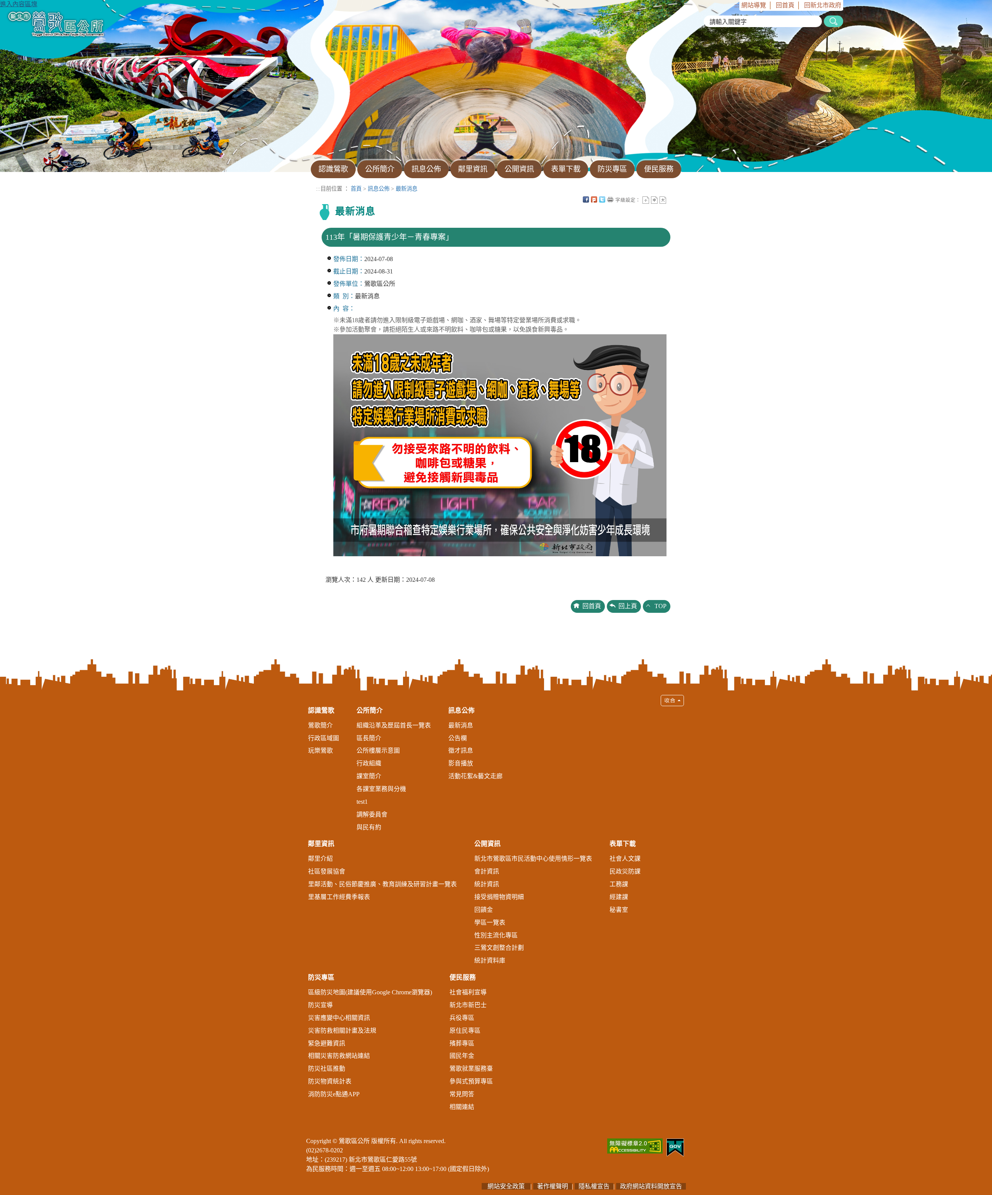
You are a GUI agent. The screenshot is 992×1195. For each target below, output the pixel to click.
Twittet (602, 199)
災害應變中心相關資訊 (339, 1017)
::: (736, 5)
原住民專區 (465, 1030)
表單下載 (623, 844)
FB (586, 199)
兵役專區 (462, 1017)
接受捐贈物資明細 (499, 897)
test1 (362, 801)
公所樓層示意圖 (378, 750)
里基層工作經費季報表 (339, 897)
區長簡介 (368, 738)
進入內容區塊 (18, 4)
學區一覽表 (489, 922)
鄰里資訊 (321, 844)
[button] (496, 906)
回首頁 (785, 5)
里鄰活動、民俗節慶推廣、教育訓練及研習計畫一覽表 (382, 884)
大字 (663, 200)
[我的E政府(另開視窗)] (675, 1146)
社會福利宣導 (468, 992)
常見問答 (462, 1094)
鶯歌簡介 (320, 725)
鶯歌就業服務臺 (471, 1068)
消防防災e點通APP (334, 1094)
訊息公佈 (378, 189)
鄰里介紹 (320, 858)
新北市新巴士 (468, 1005)
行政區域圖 (323, 738)
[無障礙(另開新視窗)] (635, 1145)
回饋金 (483, 909)
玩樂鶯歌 (320, 750)
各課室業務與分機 (381, 789)
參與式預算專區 (471, 1081)
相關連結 (462, 1107)
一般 (654, 200)
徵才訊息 (460, 750)
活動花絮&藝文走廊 (475, 776)
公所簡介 (369, 710)
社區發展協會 (326, 871)
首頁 (356, 189)
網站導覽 (753, 5)
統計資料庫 (489, 960)
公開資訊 (487, 844)
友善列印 (610, 199)
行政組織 (368, 763)
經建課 (619, 897)
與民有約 (368, 827)
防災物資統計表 (329, 1081)
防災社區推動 (326, 1068)
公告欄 (457, 738)
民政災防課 (625, 871)
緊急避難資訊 (326, 1043)
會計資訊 (486, 871)
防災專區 (321, 977)
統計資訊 (486, 884)
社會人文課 (625, 858)
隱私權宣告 (594, 1186)
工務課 (619, 884)
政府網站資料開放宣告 (651, 1186)
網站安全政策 (506, 1186)
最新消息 (406, 189)
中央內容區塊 (671, 199)
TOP (660, 606)
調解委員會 (372, 814)
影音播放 (460, 763)
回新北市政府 (822, 5)
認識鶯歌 (321, 710)
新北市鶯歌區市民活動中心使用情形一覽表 (533, 858)
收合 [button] (672, 700)
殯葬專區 (462, 1043)
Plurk (594, 199)
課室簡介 (368, 776)
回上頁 (627, 606)
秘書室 (619, 909)
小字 (645, 200)
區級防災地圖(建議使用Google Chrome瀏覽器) (370, 992)
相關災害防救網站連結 (339, 1055)
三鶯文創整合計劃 (499, 947)
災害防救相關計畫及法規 (342, 1030)
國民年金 (462, 1055)
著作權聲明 (552, 1186)
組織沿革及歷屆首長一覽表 (393, 725)
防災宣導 (320, 1005)
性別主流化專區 (496, 935)
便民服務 (463, 977)
